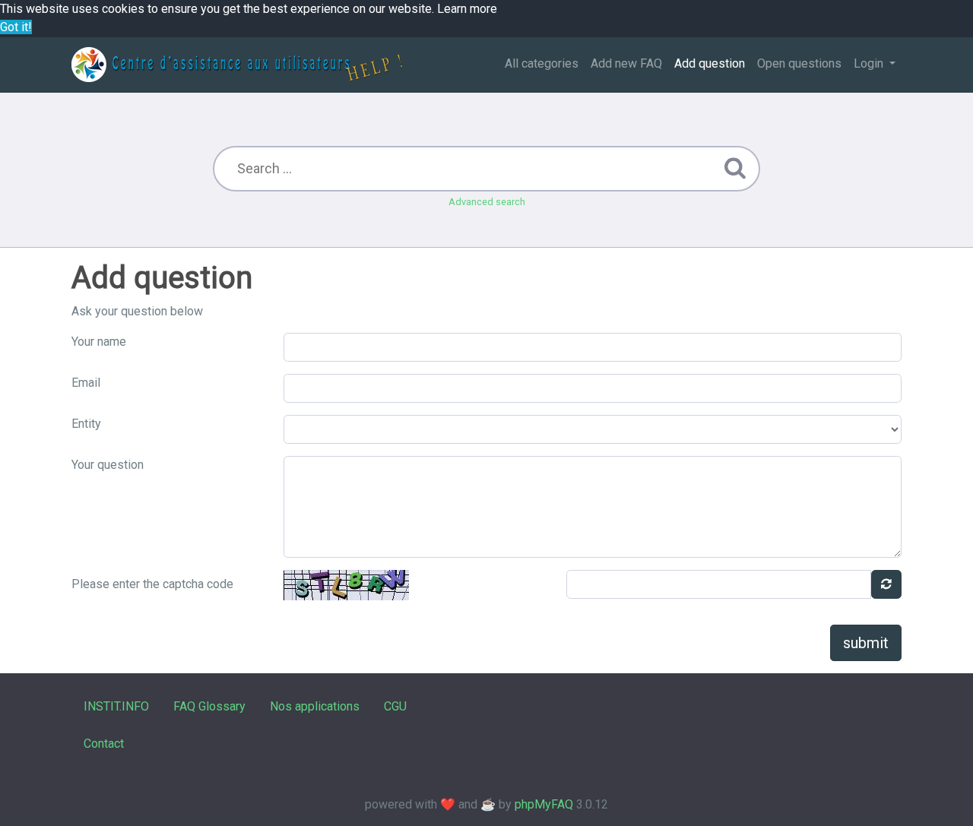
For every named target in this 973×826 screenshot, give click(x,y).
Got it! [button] (16, 27)
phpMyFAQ (544, 804)
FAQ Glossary (209, 706)
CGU (395, 706)
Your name (98, 341)
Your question (107, 464)
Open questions (799, 63)
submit (866, 643)
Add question (709, 63)
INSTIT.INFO (116, 706)
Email (85, 382)
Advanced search (486, 201)
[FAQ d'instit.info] (236, 64)
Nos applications (315, 706)
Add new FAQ (626, 63)
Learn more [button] (467, 9)
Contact (104, 743)
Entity (86, 423)
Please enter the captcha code (152, 584)
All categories (541, 63)
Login (870, 63)
